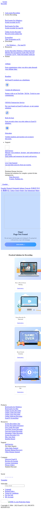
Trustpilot (4, 480)
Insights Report (10, 439)
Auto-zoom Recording (12, 13)
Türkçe (12, 190)
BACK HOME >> (20, 244)
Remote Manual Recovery (13, 450)
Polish (22, 190)
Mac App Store (10, 437)
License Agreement (11, 463)
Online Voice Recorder (12, 414)
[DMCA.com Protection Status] (19, 502)
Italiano (22, 188)
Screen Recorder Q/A (12, 435)
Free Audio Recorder (12, 427)
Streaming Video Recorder (14, 433)
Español (3, 188)
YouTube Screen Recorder (14, 429)
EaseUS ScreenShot (11, 418)
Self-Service (9, 444)
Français (27, 188)
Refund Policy (10, 491)
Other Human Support (12, 452)
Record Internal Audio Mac (20, 53)
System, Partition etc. (16, 179)
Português (16, 188)
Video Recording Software (26, 54)
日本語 (33, 188)
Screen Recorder (4, 3)
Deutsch (9, 188)
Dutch (17, 190)
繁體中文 (6, 190)
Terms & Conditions (12, 493)
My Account (9, 497)
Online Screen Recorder (13, 411)
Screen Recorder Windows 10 (15, 51)
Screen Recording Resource (14, 425)
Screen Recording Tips (12, 424)
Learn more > (20, 288)
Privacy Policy (10, 465)
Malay (37, 190)
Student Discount (11, 467)
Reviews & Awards (11, 461)
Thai (25, 190)
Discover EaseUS (11, 459)
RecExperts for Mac (11, 409)
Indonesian (31, 190)
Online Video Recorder (12, 412)
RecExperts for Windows (13, 407)
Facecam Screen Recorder (13, 431)
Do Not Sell (9, 495)
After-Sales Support (11, 448)
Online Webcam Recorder (13, 416)
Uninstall (8, 489)
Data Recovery (14, 177)
